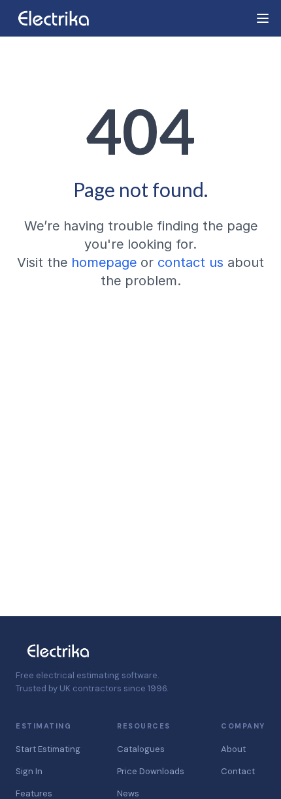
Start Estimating (48, 749)
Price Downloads (150, 771)
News (128, 793)
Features (34, 793)
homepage (104, 262)
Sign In (29, 771)
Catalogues (141, 749)
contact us (190, 262)
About (233, 749)
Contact (238, 771)
